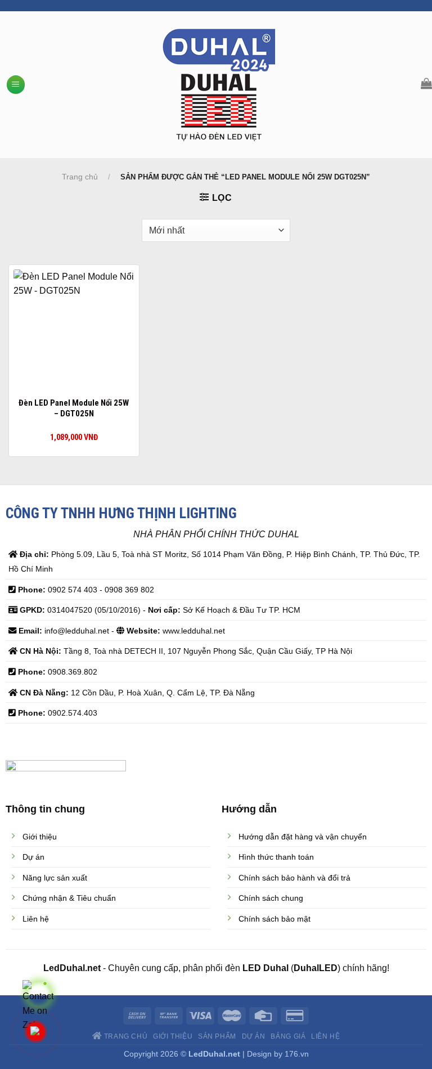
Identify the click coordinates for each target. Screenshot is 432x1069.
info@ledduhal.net (76, 630)
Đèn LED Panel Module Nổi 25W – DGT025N (74, 408)
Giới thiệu (172, 1036)
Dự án (254, 1036)
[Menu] (16, 84)
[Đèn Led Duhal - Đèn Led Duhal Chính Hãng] (219, 84)
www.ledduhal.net (194, 630)
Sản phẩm (217, 1036)
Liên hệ (325, 1036)
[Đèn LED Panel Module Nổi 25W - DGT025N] (74, 330)
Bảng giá (288, 1036)
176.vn (297, 1053)
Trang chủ (80, 176)
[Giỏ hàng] (426, 83)
